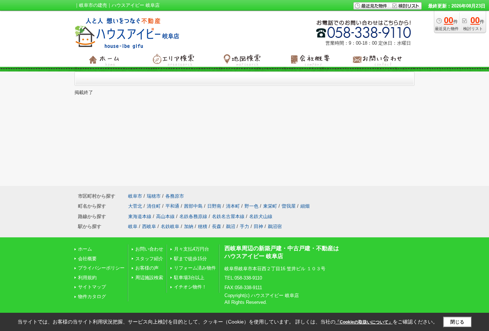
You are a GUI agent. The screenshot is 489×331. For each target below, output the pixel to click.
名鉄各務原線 (193, 216)
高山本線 (165, 216)
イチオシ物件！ (190, 287)
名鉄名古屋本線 (228, 216)
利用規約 (87, 277)
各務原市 (174, 196)
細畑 (305, 206)
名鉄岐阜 (170, 226)
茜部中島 (193, 206)
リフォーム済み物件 (195, 268)
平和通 (172, 206)
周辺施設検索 (149, 277)
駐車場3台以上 (189, 277)
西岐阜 (149, 226)
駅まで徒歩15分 (190, 258)
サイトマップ (92, 287)
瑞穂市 (154, 196)
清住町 (154, 206)
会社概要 (87, 258)
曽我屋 (289, 206)
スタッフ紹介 (149, 258)
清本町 (233, 206)
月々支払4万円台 (191, 249)
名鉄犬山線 (260, 216)
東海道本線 (139, 216)
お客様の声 (147, 268)
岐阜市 (135, 196)
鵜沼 (230, 226)
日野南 (214, 206)
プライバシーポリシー (101, 268)
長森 (216, 226)
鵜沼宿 (275, 226)
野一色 (251, 206)
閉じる (457, 322)
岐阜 (132, 226)
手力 (244, 226)
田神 (258, 226)
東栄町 (270, 206)
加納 (188, 226)
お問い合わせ (149, 249)
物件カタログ (92, 296)
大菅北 (135, 206)
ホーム (85, 249)
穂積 (202, 226)
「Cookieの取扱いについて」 (364, 322)
